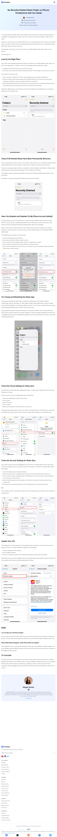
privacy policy (11, 833)
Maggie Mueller (30, 17)
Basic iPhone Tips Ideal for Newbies (29, 25)
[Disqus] (28, 722)
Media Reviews (5, 784)
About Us (3, 779)
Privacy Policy (4, 788)
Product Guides (5, 817)
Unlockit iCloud (5, 767)
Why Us (3, 781)
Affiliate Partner (5, 786)
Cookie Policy (4, 790)
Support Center (5, 805)
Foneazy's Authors (5, 820)
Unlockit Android (5, 771)
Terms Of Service (5, 793)
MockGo (3, 762)
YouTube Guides (5, 815)
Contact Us (4, 807)
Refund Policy (4, 795)
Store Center (4, 803)
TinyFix (3, 774)
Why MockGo (4, 765)
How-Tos (3, 813)
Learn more (29, 698)
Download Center (5, 801)
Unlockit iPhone (5, 769)
